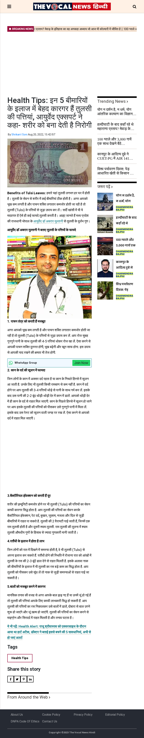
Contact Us (49, 721)
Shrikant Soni (19, 134)
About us (17, 714)
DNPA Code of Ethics (25, 721)
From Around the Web (27, 697)
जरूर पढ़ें (103, 186)
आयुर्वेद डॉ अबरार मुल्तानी (48, 221)
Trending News (111, 101)
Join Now (81, 363)
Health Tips (19, 658)
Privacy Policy (83, 714)
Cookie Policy (51, 714)
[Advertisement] (72, 61)
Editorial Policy (115, 714)
